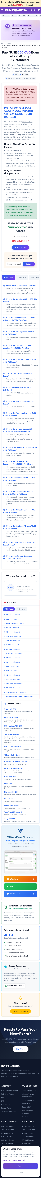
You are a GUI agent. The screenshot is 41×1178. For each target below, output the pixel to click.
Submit (29, 264)
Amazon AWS (32, 16)
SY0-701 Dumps (7, 1137)
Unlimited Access (7, 1094)
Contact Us (5, 1104)
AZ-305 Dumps (28, 1140)
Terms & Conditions (8, 1111)
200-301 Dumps (7, 1130)
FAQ (2, 1101)
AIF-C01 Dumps (7, 1144)
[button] (31, 10)
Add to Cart (21, 247)
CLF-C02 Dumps (7, 1126)
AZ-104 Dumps (7, 1133)
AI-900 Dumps (27, 1133)
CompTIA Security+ (29, 1090)
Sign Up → (20, 1049)
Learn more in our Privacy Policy (14, 1160)
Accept (20, 1166)
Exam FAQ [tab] (8, 277)
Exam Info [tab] (22, 277)
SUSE (9, 43)
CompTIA (22, 16)
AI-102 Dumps (27, 1144)
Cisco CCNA (26, 1107)
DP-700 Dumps (28, 1137)
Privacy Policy (6, 1108)
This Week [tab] (9, 609)
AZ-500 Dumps (28, 1126)
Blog (3, 1097)
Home (3, 43)
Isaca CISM (26, 1104)
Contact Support (20, 1011)
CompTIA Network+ (29, 1100)
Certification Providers (9, 1090)
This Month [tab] (21, 609)
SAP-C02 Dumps (7, 1140)
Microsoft (6, 16)
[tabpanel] (20, 425)
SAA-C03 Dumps (28, 1130)
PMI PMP (25, 1117)
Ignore (20, 1172)
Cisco (14, 16)
